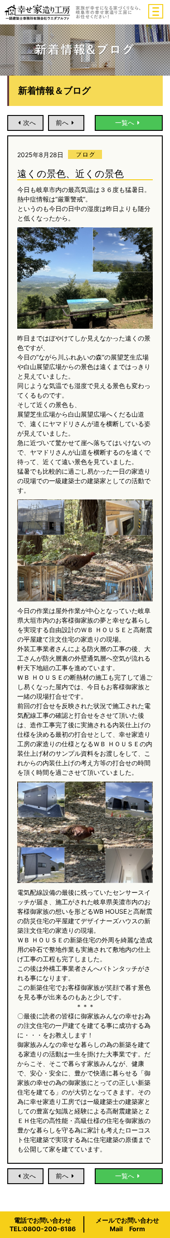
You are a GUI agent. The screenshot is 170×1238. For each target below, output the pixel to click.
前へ (62, 122)
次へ (29, 122)
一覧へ (124, 122)
